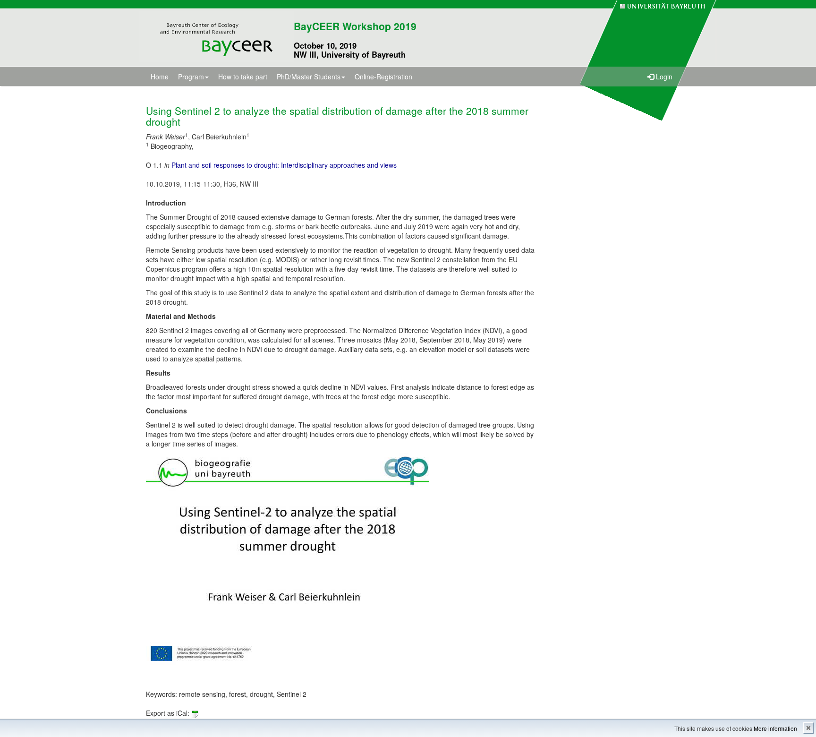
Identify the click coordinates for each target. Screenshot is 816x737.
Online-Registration (383, 76)
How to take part (242, 76)
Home (160, 76)
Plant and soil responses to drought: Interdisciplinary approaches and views (284, 165)
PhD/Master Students (308, 76)
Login (663, 76)
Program (191, 76)
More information (775, 728)
